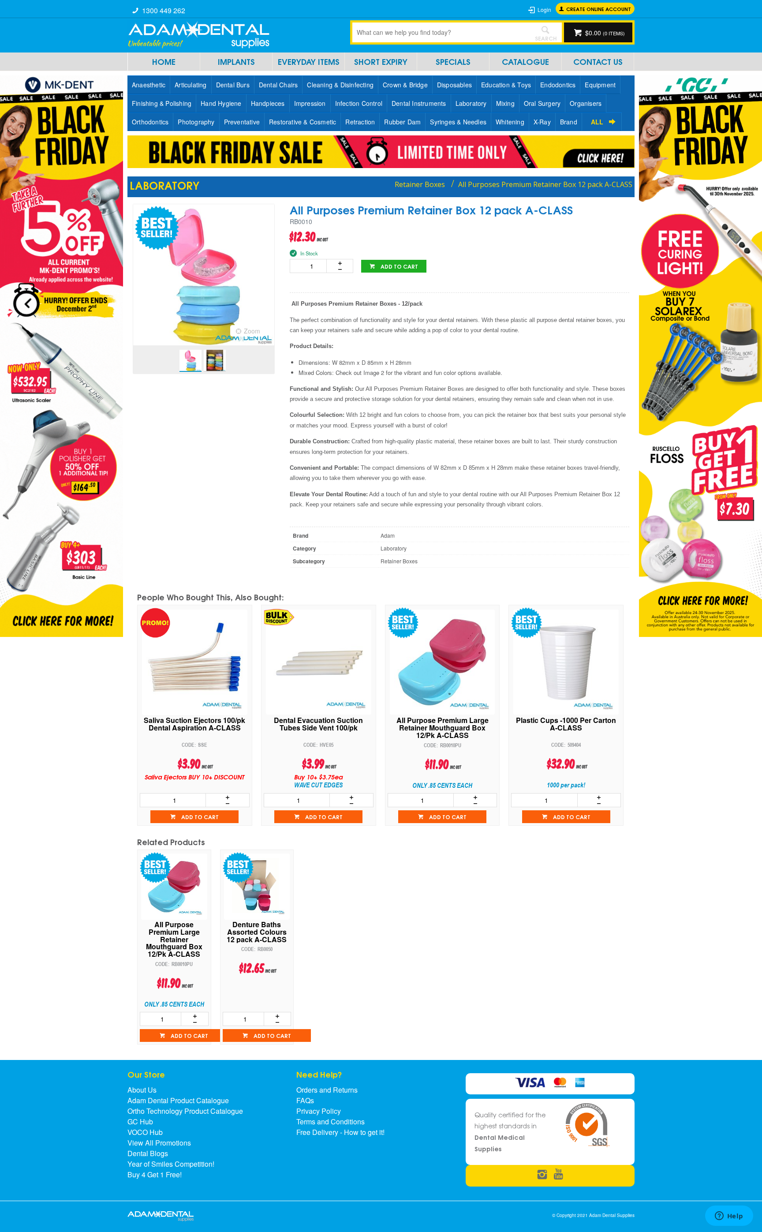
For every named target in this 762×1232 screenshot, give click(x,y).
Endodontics (557, 84)
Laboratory (471, 103)
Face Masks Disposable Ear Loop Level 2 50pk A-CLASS (566, 725)
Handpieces (268, 103)
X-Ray (542, 121)
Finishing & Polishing (161, 103)
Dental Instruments (419, 103)
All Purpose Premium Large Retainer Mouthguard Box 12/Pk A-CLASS (319, 728)
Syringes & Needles (458, 121)
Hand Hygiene (221, 103)
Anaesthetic (148, 84)
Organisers (585, 103)
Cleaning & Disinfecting (340, 84)
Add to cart (398, 266)
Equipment (600, 84)
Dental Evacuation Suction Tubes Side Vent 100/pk (194, 725)
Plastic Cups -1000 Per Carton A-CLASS (442, 725)
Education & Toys (506, 84)
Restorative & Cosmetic (302, 121)
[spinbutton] (310, 266)
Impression (310, 103)
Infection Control (358, 103)
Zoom (252, 330)
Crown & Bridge (405, 84)
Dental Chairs (278, 84)
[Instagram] (542, 1174)
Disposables (454, 84)
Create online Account (598, 8)
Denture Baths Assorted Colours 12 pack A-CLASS (257, 932)
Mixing (505, 103)
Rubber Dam (402, 121)
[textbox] (440, 32)
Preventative (242, 121)
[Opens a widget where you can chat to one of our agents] (729, 1217)
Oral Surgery (542, 103)
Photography (196, 121)
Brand (568, 121)
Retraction (360, 121)
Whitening (510, 121)
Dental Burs (233, 84)
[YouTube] (558, 1174)
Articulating (190, 84)
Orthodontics (150, 121)
